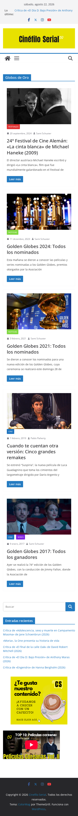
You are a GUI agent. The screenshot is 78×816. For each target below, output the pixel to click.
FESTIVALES (13, 126)
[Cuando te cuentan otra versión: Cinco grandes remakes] (39, 411)
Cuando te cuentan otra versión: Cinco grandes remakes (32, 451)
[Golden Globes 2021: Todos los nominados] (39, 311)
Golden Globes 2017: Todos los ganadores (36, 554)
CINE (10, 431)
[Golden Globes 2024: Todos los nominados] (39, 212)
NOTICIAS (12, 232)
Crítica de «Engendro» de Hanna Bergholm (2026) (34, 667)
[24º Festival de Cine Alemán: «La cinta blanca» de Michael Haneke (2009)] (39, 106)
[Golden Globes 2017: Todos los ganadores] (39, 517)
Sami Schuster (43, 133)
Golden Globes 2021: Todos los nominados (36, 349)
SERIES (20, 537)
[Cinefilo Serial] (7, 58)
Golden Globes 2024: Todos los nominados (36, 249)
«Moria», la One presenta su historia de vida (31, 640)
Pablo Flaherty (38, 438)
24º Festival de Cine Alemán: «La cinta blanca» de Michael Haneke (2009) (38, 146)
